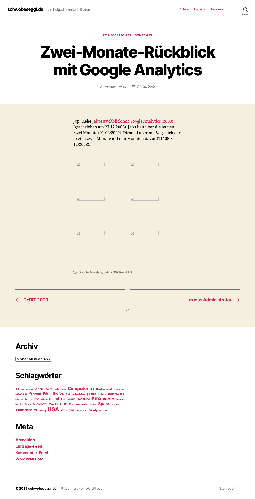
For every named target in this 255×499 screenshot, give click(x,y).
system (115, 404)
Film (47, 393)
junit (63, 399)
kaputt (71, 398)
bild (64, 389)
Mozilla (53, 404)
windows (68, 410)
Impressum (219, 9)
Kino (96, 398)
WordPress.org (29, 459)
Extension (21, 393)
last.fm (19, 404)
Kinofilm (108, 399)
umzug (42, 410)
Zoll (106, 410)
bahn (57, 389)
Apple (39, 389)
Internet (19, 399)
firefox (58, 393)
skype (93, 404)
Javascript (50, 398)
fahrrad (35, 394)
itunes (28, 399)
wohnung (82, 410)
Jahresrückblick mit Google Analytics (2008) (132, 121)
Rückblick (126, 272)
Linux (28, 404)
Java (36, 398)
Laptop (119, 399)
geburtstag (78, 394)
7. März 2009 (146, 86)
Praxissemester (78, 404)
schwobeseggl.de (25, 9)
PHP (63, 404)
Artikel (184, 9)
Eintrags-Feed (28, 446)
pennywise (118, 86)
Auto (49, 389)
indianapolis (116, 394)
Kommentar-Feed (31, 452)
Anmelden (25, 439)
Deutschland (104, 389)
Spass (104, 403)
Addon (19, 389)
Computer (78, 388)
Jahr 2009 (111, 272)
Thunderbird (26, 410)
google (91, 394)
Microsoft (40, 404)
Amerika (29, 389)
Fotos (198, 9)
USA (53, 409)
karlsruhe (83, 399)
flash (68, 394)
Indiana (102, 394)
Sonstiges (143, 35)
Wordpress (96, 410)
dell (92, 389)
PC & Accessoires (117, 35)
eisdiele (119, 389)
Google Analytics (90, 272)
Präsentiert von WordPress (81, 488)
